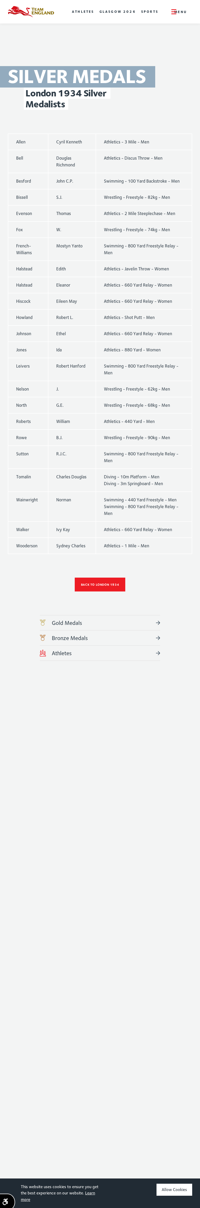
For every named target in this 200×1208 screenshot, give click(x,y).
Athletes (83, 12)
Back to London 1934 (100, 584)
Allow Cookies (174, 1189)
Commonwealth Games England (31, 12)
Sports (149, 12)
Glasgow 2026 (117, 12)
